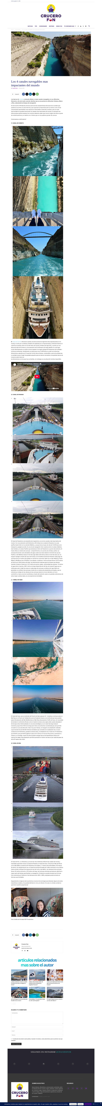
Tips (36, 26)
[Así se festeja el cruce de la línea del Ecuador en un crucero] (19, 992)
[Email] (33, 94)
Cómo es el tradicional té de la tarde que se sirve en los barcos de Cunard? (55, 983)
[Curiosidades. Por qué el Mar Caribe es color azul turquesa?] (37, 992)
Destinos (51, 26)
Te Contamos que (69, 26)
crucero (21, 99)
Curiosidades (43, 26)
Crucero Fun (14, 88)
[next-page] (14, 1004)
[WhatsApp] (37, 94)
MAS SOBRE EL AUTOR (37, 965)
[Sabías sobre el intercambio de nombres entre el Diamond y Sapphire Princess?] (37, 975)
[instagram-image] (14, 1063)
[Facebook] (76, 26)
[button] (89, 26)
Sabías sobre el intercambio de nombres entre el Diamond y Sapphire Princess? (36, 983)
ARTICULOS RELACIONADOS (37, 960)
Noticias (30, 26)
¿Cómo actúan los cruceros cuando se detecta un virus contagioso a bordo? (19, 983)
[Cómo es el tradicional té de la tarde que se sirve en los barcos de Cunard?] (55, 975)
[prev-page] (12, 1004)
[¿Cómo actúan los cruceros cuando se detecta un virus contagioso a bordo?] (19, 975)
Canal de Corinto (16, 341)
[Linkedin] (81, 26)
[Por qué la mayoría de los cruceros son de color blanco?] (55, 992)
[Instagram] (78, 26)
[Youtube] (86, 26)
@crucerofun (63, 1052)
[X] (83, 26)
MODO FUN (59, 26)
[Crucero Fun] (51, 13)
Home (12, 29)
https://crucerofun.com (26, 946)
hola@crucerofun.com (44, 1096)
